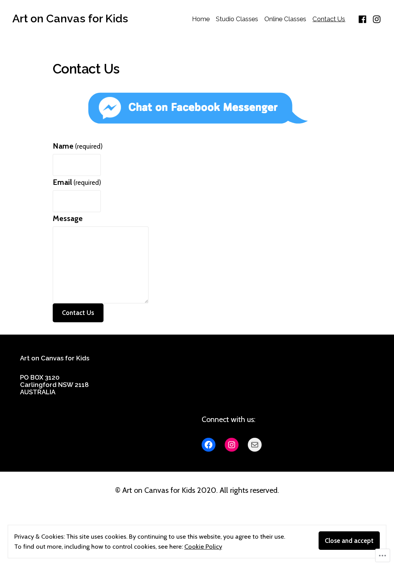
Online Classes (285, 19)
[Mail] (255, 445)
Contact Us (328, 19)
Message (68, 218)
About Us (217, 360)
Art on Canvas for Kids (70, 18)
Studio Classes (237, 19)
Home (201, 19)
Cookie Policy (203, 546)
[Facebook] (363, 18)
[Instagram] (376, 18)
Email (77, 182)
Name (78, 146)
